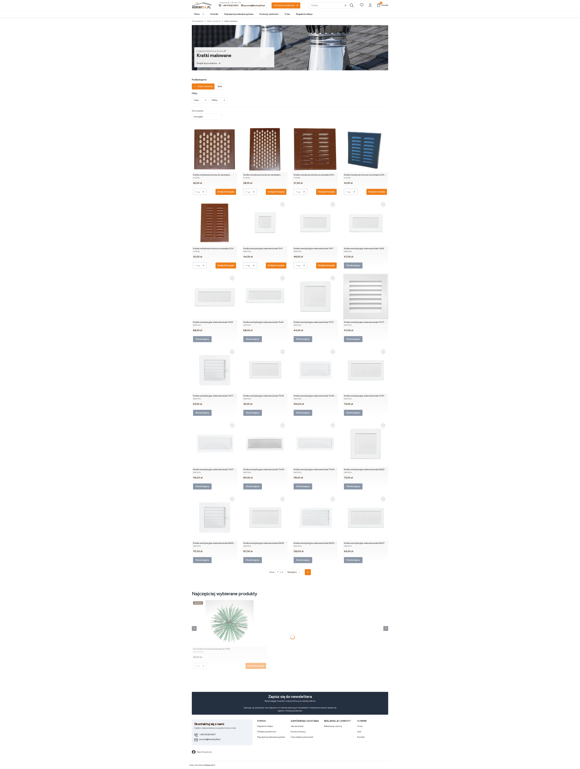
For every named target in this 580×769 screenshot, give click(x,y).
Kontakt (361, 737)
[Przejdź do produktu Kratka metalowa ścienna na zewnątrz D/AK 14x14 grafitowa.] (365, 149)
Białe (220, 86)
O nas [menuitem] (287, 14)
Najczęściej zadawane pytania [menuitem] (238, 14)
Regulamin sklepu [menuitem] (304, 14)
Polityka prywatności (266, 731)
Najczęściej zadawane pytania (271, 737)
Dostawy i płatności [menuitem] (269, 14)
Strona (271, 572)
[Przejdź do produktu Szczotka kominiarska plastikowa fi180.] (229, 623)
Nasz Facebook (204, 752)
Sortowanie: (198, 111)
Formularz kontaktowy (284, 5)
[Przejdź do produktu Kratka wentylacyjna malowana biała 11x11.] (265, 223)
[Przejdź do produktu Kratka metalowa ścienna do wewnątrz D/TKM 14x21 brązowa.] (265, 149)
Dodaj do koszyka (226, 191)
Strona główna (197, 21)
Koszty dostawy (298, 731)
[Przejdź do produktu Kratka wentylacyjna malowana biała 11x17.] (315, 223)
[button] (351, 5)
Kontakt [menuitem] (214, 14)
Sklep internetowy (201, 765)
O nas (359, 726)
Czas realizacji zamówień (302, 737)
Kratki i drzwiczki (214, 21)
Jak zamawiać (297, 726)
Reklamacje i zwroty (333, 726)
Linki (359, 731)
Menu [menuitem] (197, 14)
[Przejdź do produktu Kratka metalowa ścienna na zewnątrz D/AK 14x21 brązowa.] (214, 223)
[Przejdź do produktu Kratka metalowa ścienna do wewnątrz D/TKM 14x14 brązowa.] (214, 149)
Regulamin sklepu (265, 726)
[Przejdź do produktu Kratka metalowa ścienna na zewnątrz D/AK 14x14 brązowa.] (315, 149)
